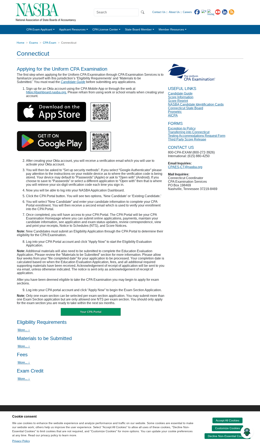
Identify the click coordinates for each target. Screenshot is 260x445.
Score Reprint (178, 101)
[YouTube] (217, 11)
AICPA (173, 115)
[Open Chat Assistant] (247, 432)
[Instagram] (210, 12)
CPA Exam (49, 42)
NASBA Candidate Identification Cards (196, 104)
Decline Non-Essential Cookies (227, 436)
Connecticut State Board (185, 108)
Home (20, 42)
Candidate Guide (73, 82)
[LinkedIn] (224, 11)
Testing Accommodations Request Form (196, 135)
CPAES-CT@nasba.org (185, 167)
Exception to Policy (182, 128)
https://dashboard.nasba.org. (46, 92)
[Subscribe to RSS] (231, 11)
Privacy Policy (21, 441)
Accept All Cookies (227, 420)
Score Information (180, 97)
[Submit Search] (142, 12)
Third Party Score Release (187, 139)
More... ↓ (24, 330)
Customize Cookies (227, 428)
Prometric (175, 111)
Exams (33, 42)
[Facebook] (197, 11)
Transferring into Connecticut (188, 132)
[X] (204, 11)
